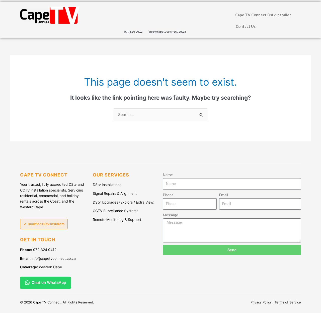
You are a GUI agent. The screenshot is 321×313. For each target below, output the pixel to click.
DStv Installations (107, 184)
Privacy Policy (261, 302)
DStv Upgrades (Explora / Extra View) (123, 202)
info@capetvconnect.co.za (167, 31)
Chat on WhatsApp (49, 282)
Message (170, 215)
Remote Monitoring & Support (117, 219)
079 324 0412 (133, 31)
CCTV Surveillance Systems (115, 211)
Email (223, 195)
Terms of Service (288, 302)
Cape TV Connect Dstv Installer (263, 15)
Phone (168, 195)
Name (168, 175)
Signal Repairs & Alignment (115, 193)
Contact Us (246, 26)
